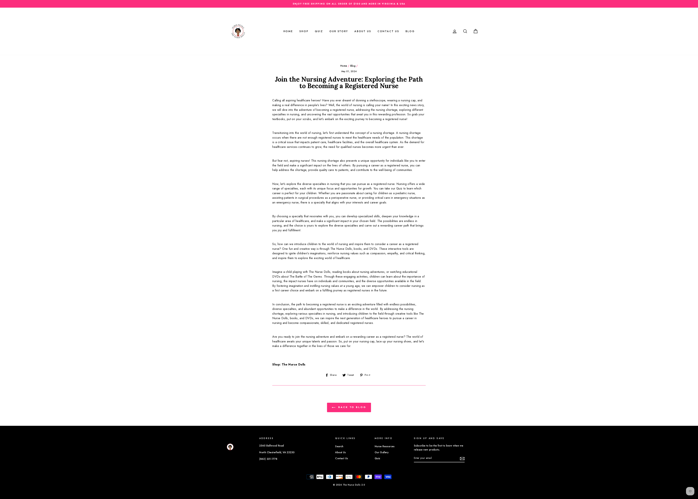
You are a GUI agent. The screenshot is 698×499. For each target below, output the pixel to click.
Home (288, 31)
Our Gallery (381, 452)
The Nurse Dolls (294, 364)
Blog (410, 31)
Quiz (319, 31)
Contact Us (388, 31)
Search (339, 446)
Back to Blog (351, 407)
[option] (349, 4)
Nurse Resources (385, 446)
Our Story (338, 31)
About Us (362, 31)
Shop (303, 31)
